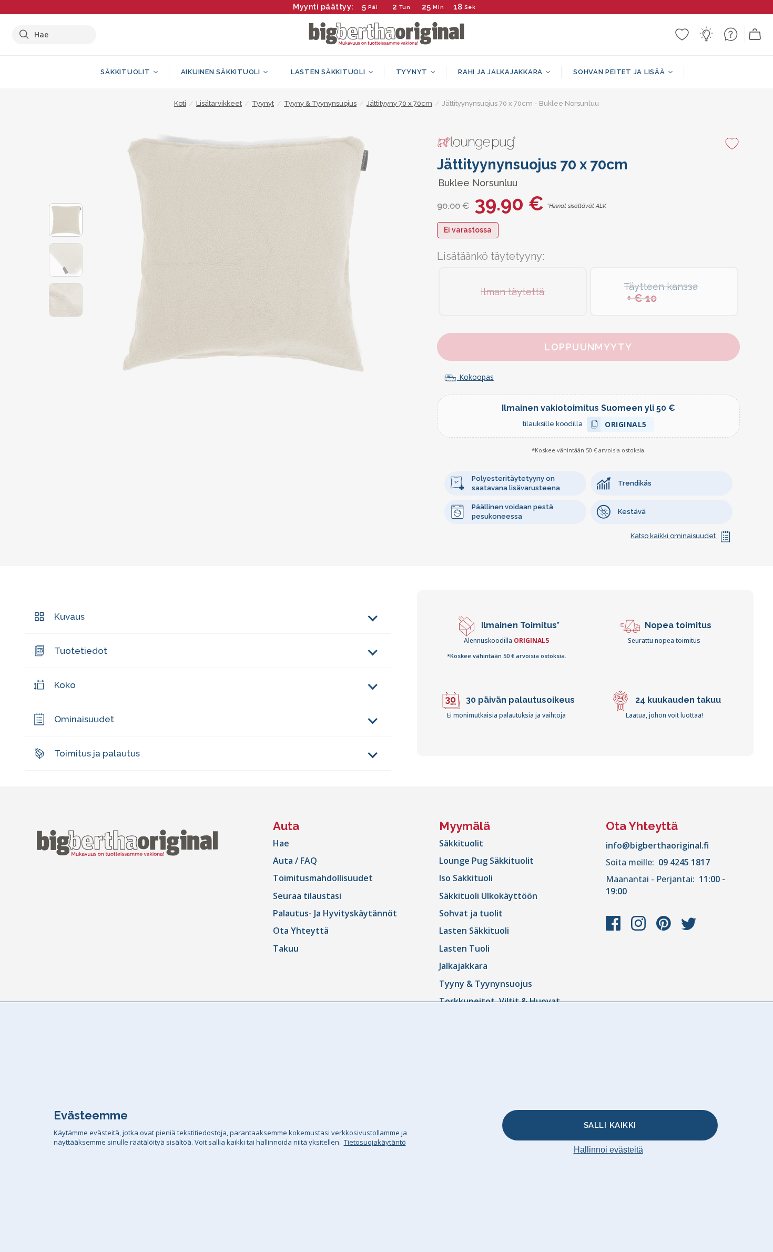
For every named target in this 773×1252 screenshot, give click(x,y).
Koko (65, 685)
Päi (373, 7)
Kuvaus (69, 616)
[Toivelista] (682, 34)
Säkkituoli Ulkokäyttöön (488, 896)
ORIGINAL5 (626, 425)
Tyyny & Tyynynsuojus (485, 984)
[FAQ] (730, 34)
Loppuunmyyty (588, 346)
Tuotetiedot (80, 650)
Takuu (286, 948)
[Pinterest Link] (664, 928)
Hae (281, 843)
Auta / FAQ (295, 860)
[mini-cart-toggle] (755, 34)
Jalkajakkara (463, 966)
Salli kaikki (610, 1125)
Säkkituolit (461, 843)
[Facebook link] (614, 928)
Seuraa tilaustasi (307, 896)
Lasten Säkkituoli (474, 930)
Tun (405, 7)
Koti (180, 103)
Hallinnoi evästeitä (608, 1149)
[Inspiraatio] (706, 34)
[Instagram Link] (639, 928)
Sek (470, 7)
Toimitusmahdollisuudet (323, 878)
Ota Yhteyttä (301, 930)
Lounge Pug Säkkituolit (486, 860)
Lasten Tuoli (464, 948)
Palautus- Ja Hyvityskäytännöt (335, 913)
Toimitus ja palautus (97, 753)
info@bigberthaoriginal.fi (657, 845)
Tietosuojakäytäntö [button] (375, 1142)
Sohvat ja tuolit (471, 913)
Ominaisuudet (84, 719)
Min (438, 7)
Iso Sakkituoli (466, 878)
